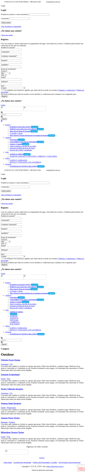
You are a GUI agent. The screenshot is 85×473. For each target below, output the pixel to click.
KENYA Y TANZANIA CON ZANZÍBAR (25, 162)
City (11, 364)
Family (3, 408)
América (8, 138)
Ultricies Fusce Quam (10, 360)
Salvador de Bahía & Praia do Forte (22, 148)
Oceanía (8, 164)
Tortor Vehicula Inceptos (12, 389)
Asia (7, 152)
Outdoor (12, 422)
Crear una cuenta (7, 35)
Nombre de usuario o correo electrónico (15, 14)
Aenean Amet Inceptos (11, 403)
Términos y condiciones (66, 90)
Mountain (4, 422)
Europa (7, 125)
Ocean (3, 379)
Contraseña (5, 18)
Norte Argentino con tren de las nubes (23, 146)
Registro (42, 458)
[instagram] (3, 4)
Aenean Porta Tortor (10, 418)
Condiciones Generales (22, 462)
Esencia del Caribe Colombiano (21, 150)
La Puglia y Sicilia (16, 133)
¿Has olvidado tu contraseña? (11, 26)
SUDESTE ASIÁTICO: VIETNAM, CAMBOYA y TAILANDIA (33, 156)
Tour (8, 379)
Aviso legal (8, 462)
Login (3, 105)
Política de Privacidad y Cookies (45, 462)
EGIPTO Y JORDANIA (18, 160)
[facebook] (2, 4)
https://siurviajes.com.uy (55, 466)
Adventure (4, 364)
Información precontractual (69, 462)
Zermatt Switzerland (10, 374)
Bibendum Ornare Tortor (12, 432)
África (7, 158)
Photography (11, 408)
